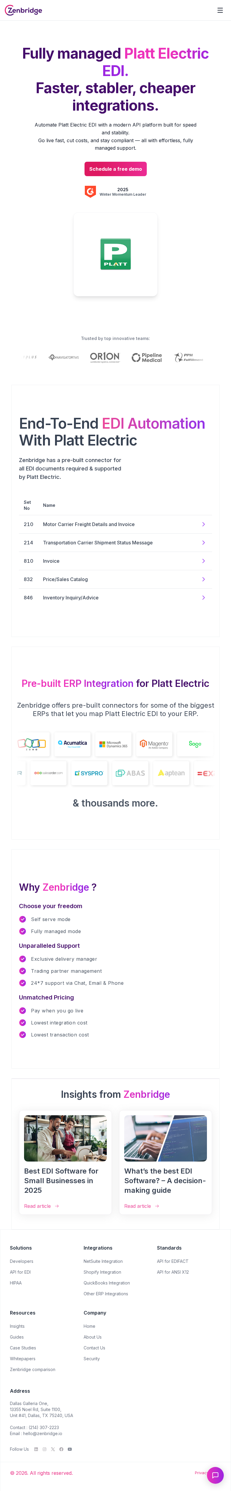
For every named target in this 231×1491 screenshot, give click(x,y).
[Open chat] (215, 1475)
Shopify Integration (102, 1272)
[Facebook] (61, 1449)
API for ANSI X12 (173, 1272)
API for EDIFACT (173, 1261)
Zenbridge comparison (32, 1369)
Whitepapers (22, 1358)
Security (92, 1358)
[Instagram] (44, 1449)
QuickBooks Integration (107, 1282)
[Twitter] (53, 1449)
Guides (17, 1336)
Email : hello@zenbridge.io (36, 1433)
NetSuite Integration (103, 1261)
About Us (93, 1336)
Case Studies (23, 1347)
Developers (21, 1261)
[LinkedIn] (36, 1449)
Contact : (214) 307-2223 (34, 1427)
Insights (17, 1326)
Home (89, 1326)
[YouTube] (69, 1449)
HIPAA (16, 1282)
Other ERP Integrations (106, 1293)
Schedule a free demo (115, 169)
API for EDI (20, 1272)
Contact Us (94, 1347)
